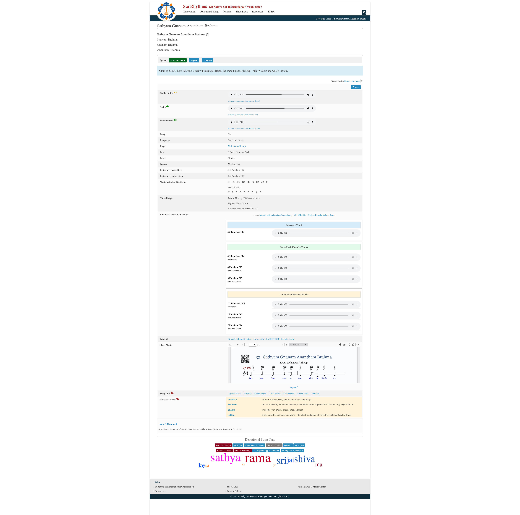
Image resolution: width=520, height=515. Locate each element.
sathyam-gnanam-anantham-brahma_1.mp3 (244, 101)
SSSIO (271, 11)
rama (258, 457)
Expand (293, 387)
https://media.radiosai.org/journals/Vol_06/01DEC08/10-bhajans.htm (261, 338)
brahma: (232, 404)
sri (282, 459)
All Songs (238, 445)
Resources (257, 11)
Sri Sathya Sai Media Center (312, 486)
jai (290, 459)
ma (318, 464)
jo (274, 464)
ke (202, 464)
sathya (225, 456)
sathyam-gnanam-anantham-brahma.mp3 (243, 114)
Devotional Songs (209, 11)
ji (243, 469)
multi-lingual (261, 393)
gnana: (231, 409)
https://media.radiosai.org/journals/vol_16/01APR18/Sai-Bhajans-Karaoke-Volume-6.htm (297, 215)
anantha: (232, 399)
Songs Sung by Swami (254, 445)
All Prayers (299, 445)
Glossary (288, 445)
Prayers (227, 11)
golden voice (235, 393)
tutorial (316, 393)
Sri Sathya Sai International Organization (174, 486)
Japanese (207, 60)
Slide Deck (242, 11)
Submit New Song (243, 450)
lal (207, 465)
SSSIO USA (232, 486)
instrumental (289, 393)
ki (243, 463)
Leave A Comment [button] (168, 424)
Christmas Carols (274, 445)
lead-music (275, 393)
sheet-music (303, 393)
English (194, 60)
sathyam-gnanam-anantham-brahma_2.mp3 (244, 128)
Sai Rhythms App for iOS (292, 450)
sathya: (231, 414)
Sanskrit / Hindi (177, 60)
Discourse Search (223, 445)
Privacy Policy (234, 491)
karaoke (248, 393)
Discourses (189, 11)
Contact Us (160, 491)
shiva (304, 458)
